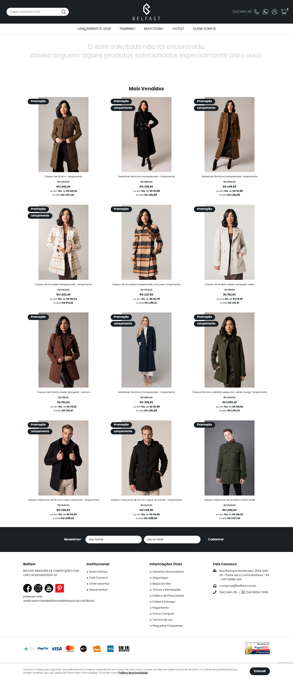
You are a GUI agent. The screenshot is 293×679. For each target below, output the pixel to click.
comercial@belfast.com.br (237, 586)
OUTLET (178, 28)
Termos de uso (163, 619)
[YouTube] (49, 588)
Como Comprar (163, 613)
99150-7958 (257, 592)
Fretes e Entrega (164, 601)
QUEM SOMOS (204, 28)
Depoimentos (98, 589)
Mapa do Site (162, 583)
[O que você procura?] (64, 12)
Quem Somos (98, 571)
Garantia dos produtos (168, 571)
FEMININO (127, 28)
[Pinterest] (59, 588)
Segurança (160, 577)
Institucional (97, 564)
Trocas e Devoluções (167, 589)
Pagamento (161, 607)
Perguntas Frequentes (168, 625)
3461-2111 (242, 11)
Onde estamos (99, 583)
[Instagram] (38, 588)
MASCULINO (154, 28)
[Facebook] (27, 588)
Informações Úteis (166, 564)
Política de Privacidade (168, 595)
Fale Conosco (98, 577)
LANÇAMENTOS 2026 (94, 28)
